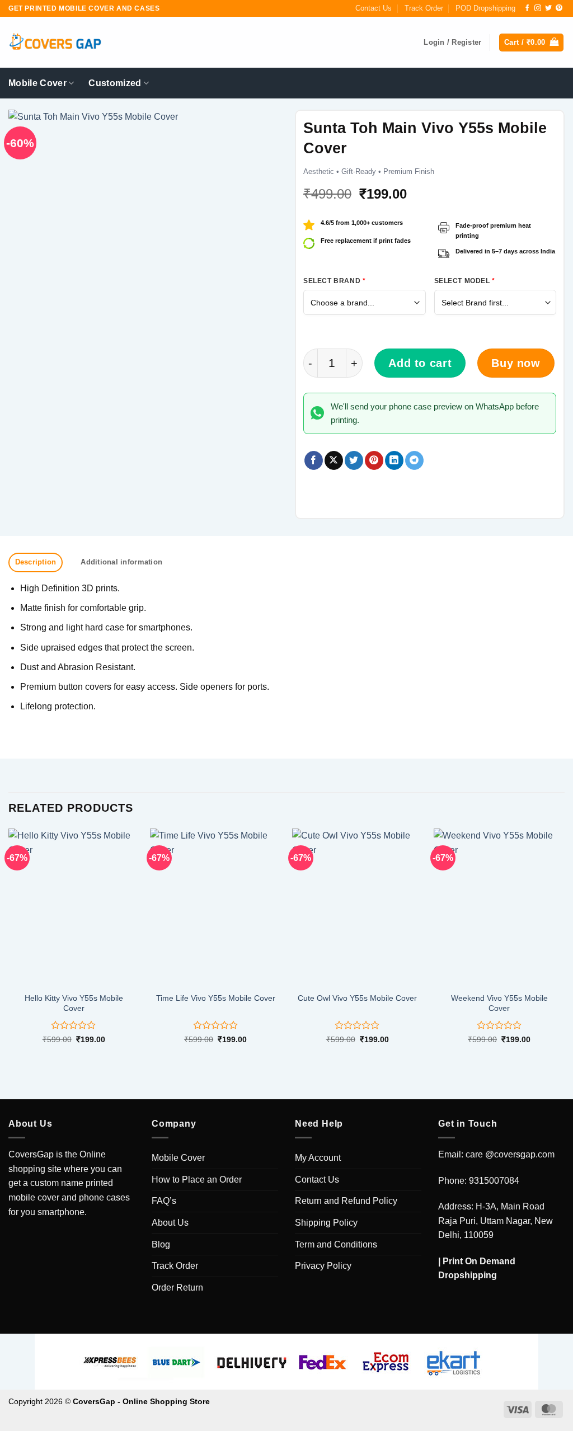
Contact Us (373, 8)
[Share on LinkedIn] (394, 460)
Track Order (424, 8)
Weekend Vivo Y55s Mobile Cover (499, 1003)
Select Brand (334, 281)
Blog (161, 1244)
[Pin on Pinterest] (374, 460)
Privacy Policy (323, 1265)
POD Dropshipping (485, 8)
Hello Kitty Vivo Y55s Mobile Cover (74, 1003)
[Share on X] (334, 460)
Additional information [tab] (121, 562)
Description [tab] (36, 562)
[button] (531, 43)
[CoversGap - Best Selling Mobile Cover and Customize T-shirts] (54, 43)
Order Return (177, 1287)
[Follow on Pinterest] (559, 8)
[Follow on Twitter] (548, 8)
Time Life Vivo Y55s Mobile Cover (215, 998)
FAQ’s (164, 1201)
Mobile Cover (37, 83)
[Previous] (9, 946)
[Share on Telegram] (414, 460)
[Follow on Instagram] (537, 8)
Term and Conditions (336, 1244)
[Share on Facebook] (313, 460)
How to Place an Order (197, 1179)
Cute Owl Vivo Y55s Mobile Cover (357, 998)
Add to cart (420, 363)
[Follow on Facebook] (527, 8)
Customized (114, 83)
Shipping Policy (326, 1222)
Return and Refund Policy (346, 1201)
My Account (318, 1157)
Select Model (464, 281)
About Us (170, 1222)
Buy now (515, 363)
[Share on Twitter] (354, 460)
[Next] (564, 946)
